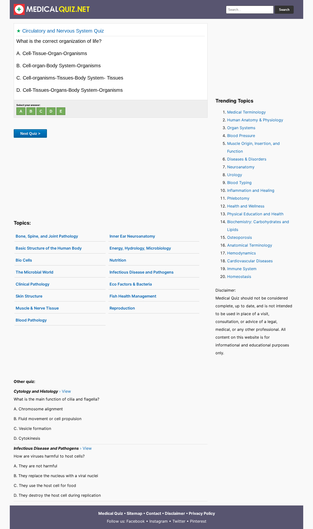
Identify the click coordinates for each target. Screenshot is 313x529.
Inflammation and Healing (250, 190)
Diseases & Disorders (246, 159)
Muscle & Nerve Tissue (37, 308)
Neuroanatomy (241, 166)
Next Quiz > (30, 133)
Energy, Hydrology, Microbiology (140, 248)
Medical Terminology (246, 112)
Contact (153, 513)
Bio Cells (24, 260)
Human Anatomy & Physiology (255, 119)
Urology (234, 174)
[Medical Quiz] (52, 9)
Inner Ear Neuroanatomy (132, 236)
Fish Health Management (133, 296)
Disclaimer (175, 513)
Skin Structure (29, 296)
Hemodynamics (241, 253)
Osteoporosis (239, 237)
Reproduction (122, 308)
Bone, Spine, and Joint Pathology (47, 236)
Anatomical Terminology (249, 245)
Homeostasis (239, 276)
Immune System (242, 268)
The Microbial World (34, 272)
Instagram (158, 521)
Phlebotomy (238, 198)
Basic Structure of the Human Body (49, 248)
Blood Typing (239, 182)
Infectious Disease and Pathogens (142, 272)
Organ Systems (241, 127)
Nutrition (118, 260)
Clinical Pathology (32, 284)
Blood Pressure (241, 135)
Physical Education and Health (255, 213)
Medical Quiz (110, 513)
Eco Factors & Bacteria (131, 284)
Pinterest (198, 521)
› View (65, 391)
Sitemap (134, 513)
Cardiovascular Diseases (250, 260)
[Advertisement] (111, 178)
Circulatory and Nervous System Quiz (63, 31)
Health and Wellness (245, 206)
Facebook (135, 521)
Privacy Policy (202, 513)
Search (284, 10)
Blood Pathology (31, 320)
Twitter (178, 521)
